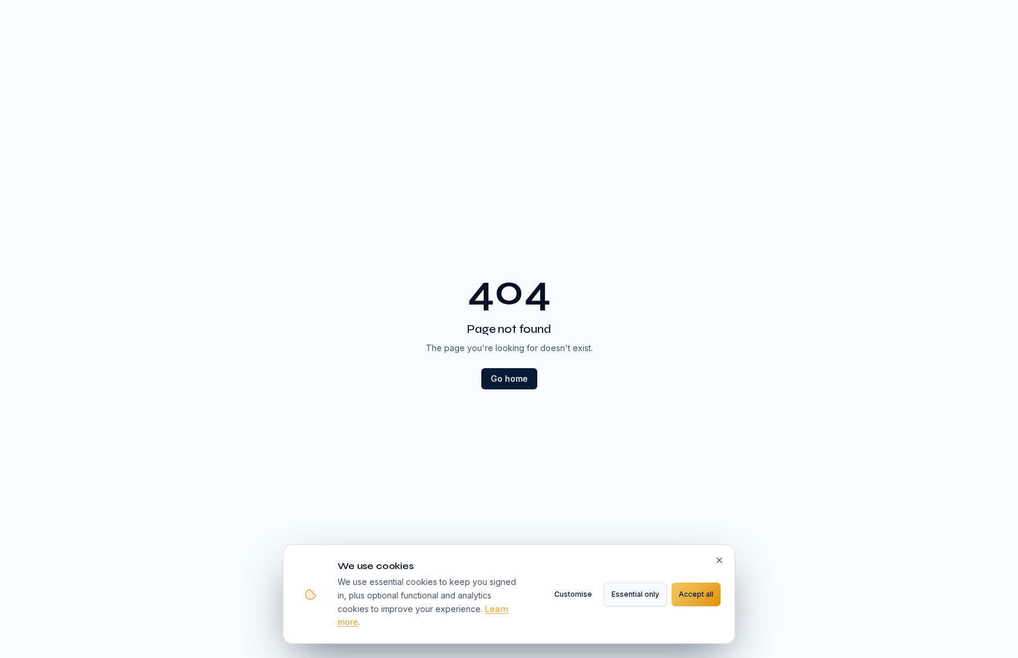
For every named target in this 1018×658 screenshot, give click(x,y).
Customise (573, 594)
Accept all (696, 594)
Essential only (635, 594)
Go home (509, 378)
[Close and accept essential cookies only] (719, 560)
